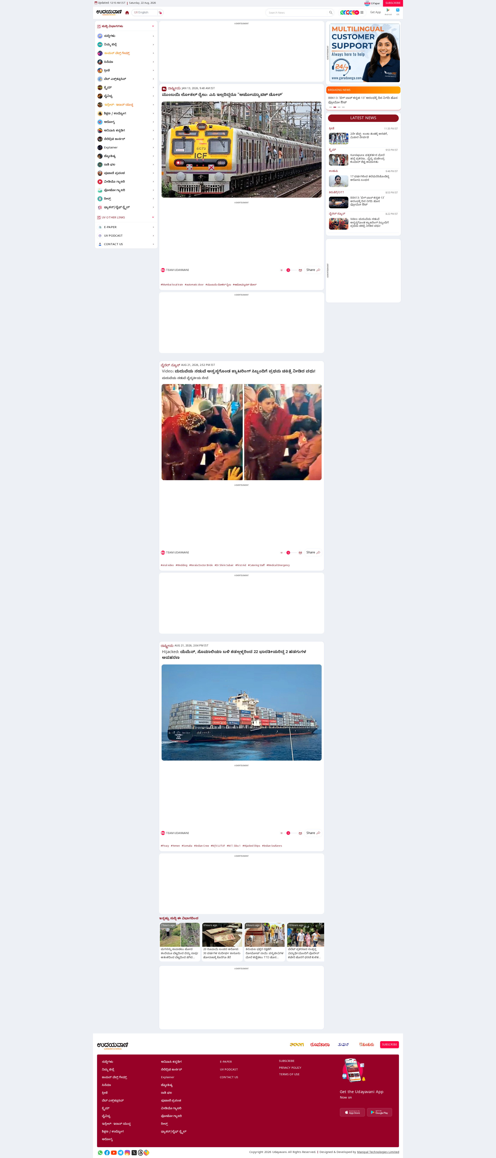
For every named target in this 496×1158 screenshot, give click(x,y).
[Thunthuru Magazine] (366, 1044)
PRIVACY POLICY (290, 1068)
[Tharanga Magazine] (297, 1044)
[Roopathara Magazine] (320, 1044)
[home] (109, 12)
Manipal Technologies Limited (378, 1153)
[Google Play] (379, 1112)
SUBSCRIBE (393, 3)
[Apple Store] (352, 1112)
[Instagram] (127, 1152)
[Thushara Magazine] (343, 1044)
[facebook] (107, 1152)
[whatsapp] (100, 1152)
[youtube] (113, 1152)
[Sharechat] (146, 1152)
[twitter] (134, 1152)
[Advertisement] (241, 54)
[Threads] (140, 1152)
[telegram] (120, 1152)
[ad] (365, 53)
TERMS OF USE (289, 1075)
